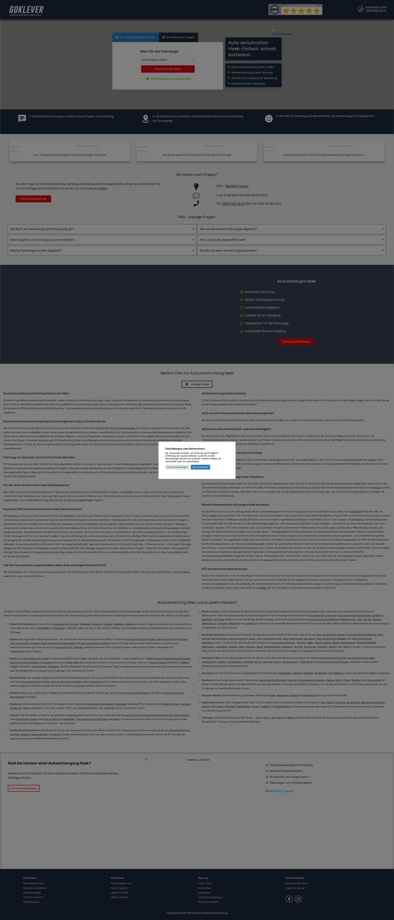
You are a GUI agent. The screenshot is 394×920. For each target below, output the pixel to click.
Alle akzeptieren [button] (200, 467)
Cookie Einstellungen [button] (177, 467)
